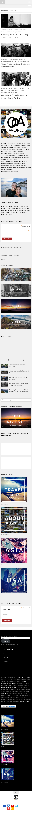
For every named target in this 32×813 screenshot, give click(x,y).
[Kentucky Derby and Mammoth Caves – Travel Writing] (16, 79)
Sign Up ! (5, 641)
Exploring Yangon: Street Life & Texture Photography (18, 384)
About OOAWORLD (8, 650)
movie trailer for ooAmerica (16, 153)
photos (13, 143)
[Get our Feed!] (12, 808)
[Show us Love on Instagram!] (8, 806)
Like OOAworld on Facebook (11, 247)
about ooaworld (13, 172)
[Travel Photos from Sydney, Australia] (4, 366)
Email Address (15, 227)
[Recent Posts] (8, 360)
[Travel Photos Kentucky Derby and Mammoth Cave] (16, 50)
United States (10, 32)
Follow (3, 259)
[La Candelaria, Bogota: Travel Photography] (4, 378)
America (4, 30)
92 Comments (4, 595)
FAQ (4, 653)
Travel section (24, 206)
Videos (18, 32)
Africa (13, 149)
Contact (5, 661)
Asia (20, 147)
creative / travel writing (23, 143)
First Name (5, 233)
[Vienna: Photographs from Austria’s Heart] (4, 372)
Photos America (13, 59)
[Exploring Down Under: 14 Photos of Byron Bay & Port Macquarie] (4, 391)
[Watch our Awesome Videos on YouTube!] (12, 806)
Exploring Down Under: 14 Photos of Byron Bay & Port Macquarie (19, 390)
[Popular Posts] (23, 360)
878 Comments (5, 534)
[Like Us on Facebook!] (4, 806)
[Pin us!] (8, 808)
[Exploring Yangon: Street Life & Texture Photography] (4, 384)
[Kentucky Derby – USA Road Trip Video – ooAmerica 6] (16, 21)
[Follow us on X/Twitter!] (16, 806)
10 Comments (4, 504)
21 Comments (4, 565)
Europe (9, 149)
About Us (5, 657)
